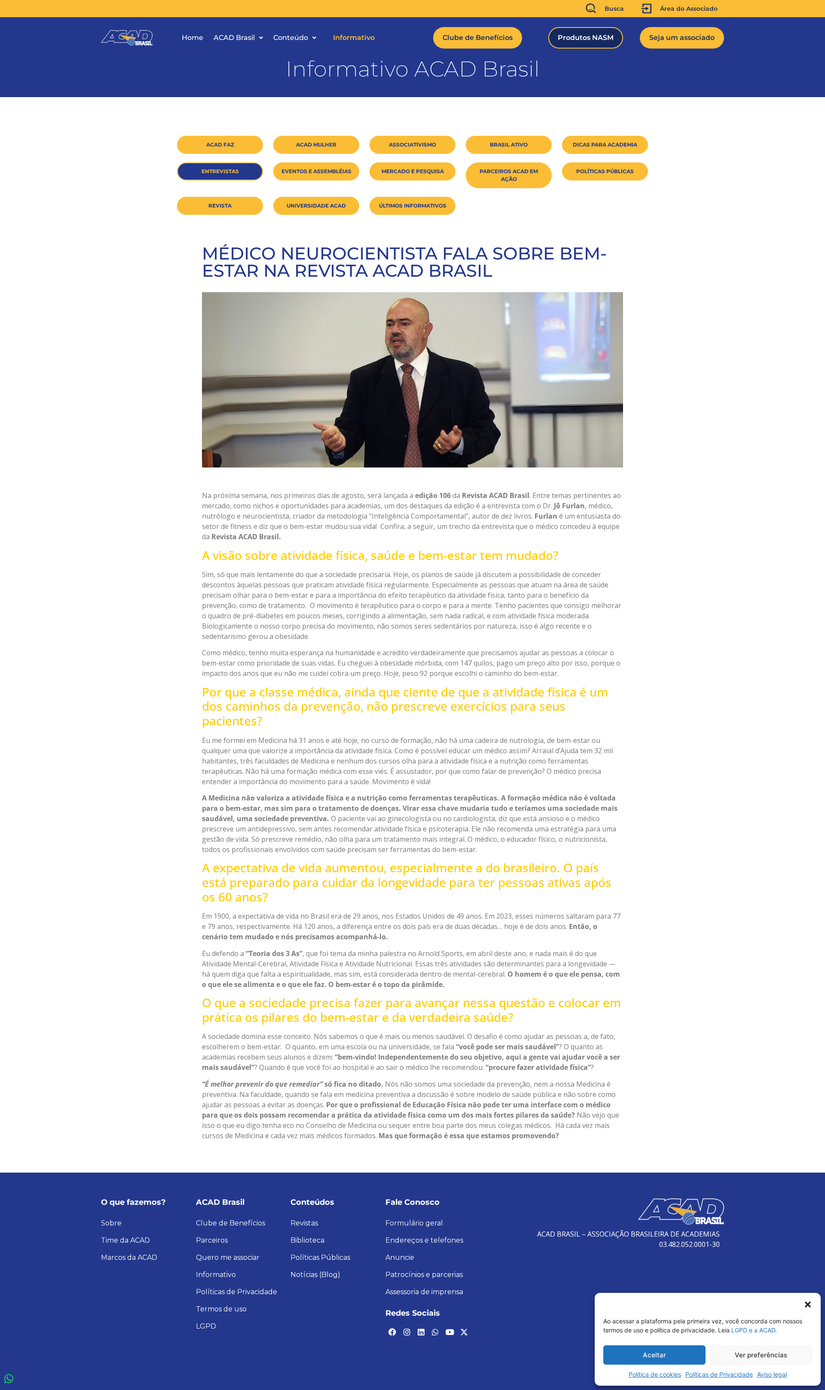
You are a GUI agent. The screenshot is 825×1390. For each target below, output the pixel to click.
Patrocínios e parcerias (424, 1275)
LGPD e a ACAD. (754, 1330)
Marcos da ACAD (129, 1257)
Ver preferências (761, 1355)
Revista (220, 205)
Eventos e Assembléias (316, 171)
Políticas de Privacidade (719, 1374)
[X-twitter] (464, 1332)
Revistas (304, 1223)
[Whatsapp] (435, 1332)
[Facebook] (392, 1332)
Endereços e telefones (424, 1240)
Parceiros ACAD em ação (509, 175)
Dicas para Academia (605, 144)
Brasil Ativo (509, 144)
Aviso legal (772, 1374)
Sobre (111, 1223)
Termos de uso (221, 1309)
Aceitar (654, 1355)
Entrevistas (220, 171)
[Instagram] (406, 1332)
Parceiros (212, 1240)
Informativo (354, 38)
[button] (808, 1303)
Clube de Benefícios (230, 1223)
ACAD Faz (220, 144)
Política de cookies (655, 1374)
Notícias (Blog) (315, 1275)
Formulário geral (414, 1223)
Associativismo (412, 144)
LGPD (206, 1326)
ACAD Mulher (316, 144)
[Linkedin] (421, 1332)
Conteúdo (290, 38)
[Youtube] (450, 1332)
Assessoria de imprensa (424, 1292)
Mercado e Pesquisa (413, 171)
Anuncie (399, 1257)
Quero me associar (228, 1257)
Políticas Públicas (605, 171)
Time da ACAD (125, 1240)
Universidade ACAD (316, 205)
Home (192, 38)
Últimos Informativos (412, 205)
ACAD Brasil (234, 38)
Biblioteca (307, 1240)
